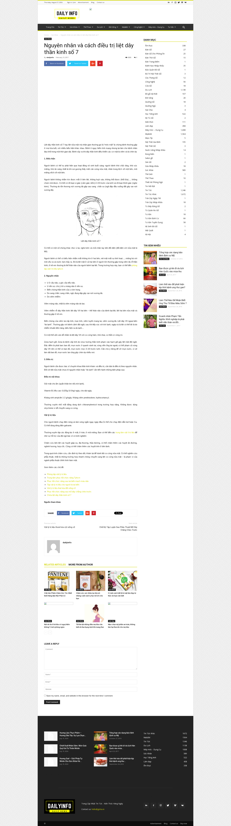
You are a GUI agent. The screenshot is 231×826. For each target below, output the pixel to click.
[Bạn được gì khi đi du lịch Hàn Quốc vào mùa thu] (150, 273)
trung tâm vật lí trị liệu (125, 432)
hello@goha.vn (98, 809)
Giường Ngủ (150, 106)
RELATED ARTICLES (55, 564)
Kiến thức (149, 122)
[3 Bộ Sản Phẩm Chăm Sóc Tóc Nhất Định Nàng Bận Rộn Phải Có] (58, 581)
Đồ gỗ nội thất (151, 94)
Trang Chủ (50, 27)
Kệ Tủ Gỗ (149, 118)
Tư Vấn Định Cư (152, 218)
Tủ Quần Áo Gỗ (152, 210)
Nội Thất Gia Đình (152, 142)
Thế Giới (148, 174)
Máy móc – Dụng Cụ (156, 27)
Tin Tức (61, 27)
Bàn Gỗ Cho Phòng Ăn (155, 53)
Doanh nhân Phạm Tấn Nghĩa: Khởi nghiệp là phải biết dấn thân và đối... (171, 319)
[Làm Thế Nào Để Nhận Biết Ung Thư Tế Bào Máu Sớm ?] (150, 305)
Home (46, 35)
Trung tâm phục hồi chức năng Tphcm (63, 478)
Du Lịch (100, 27)
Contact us (100, 2)
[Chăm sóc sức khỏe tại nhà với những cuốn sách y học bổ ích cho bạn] (90, 581)
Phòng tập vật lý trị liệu (57, 474)
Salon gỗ (149, 158)
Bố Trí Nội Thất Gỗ (153, 73)
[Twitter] (178, 2)
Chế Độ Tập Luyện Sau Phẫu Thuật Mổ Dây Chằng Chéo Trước (118, 528)
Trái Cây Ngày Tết (153, 198)
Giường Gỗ (149, 102)
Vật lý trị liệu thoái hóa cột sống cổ (59, 527)
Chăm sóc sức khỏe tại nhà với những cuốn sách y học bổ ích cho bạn (89, 595)
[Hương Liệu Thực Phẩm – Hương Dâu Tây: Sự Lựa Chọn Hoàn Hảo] (50, 736)
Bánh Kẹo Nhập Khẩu (154, 65)
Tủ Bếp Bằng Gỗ (152, 206)
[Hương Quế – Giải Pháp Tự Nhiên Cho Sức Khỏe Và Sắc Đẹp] (50, 762)
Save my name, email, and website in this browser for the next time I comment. (79, 696)
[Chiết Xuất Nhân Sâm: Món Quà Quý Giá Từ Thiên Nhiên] (50, 749)
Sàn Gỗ (148, 162)
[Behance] (168, 2)
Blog (92, 2)
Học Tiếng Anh (151, 114)
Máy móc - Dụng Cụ (152, 749)
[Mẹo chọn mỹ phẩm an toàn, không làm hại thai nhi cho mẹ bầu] (122, 612)
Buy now (183, 823)
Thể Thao (87, 27)
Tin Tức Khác (151, 194)
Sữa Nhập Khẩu (152, 166)
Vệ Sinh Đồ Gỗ (151, 226)
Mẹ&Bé (125, 27)
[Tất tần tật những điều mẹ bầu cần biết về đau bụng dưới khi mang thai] (90, 612)
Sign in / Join (71, 2)
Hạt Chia (149, 110)
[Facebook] (172, 2)
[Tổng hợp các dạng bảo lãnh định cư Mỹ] (150, 257)
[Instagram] (175, 2)
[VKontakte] (185, 2)
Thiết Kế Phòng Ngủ (154, 182)
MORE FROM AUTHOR (81, 564)
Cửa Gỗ (148, 85)
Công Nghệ (138, 27)
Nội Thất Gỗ (150, 146)
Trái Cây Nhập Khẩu (153, 202)
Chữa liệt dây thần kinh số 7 (59, 495)
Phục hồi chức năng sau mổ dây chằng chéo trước (69, 491)
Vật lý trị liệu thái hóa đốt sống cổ (61, 488)
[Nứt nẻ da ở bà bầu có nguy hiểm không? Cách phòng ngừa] (58, 612)
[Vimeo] (182, 2)
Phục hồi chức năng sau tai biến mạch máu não (67, 481)
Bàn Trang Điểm (152, 61)
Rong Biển (149, 154)
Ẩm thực (149, 45)
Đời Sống (112, 27)
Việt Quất (149, 230)
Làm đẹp (48, 590)
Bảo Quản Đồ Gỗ (152, 69)
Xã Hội (148, 234)
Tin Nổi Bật (150, 186)
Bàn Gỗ (148, 49)
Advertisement (83, 2)
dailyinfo (50, 57)
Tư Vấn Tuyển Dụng (154, 222)
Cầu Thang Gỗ (151, 77)
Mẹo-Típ (149, 138)
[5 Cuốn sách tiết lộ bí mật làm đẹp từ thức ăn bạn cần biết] (122, 581)
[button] (183, 27)
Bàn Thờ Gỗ (150, 57)
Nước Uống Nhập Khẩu (155, 150)
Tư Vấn (171, 27)
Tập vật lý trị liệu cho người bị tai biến (63, 484)
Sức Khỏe (74, 27)
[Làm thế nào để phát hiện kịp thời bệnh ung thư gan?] (150, 289)
